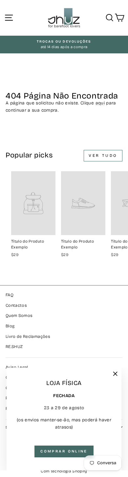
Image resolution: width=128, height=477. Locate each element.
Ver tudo (103, 155)
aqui (100, 103)
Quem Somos (19, 315)
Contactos (16, 305)
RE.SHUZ (14, 346)
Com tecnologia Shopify (64, 471)
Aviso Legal (17, 367)
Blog (10, 325)
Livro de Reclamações (28, 336)
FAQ (9, 294)
